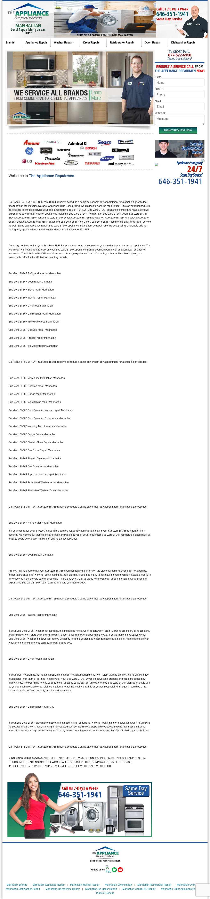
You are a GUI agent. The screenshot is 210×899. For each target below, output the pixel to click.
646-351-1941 (172, 14)
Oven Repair (152, 42)
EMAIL (158, 101)
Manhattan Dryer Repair (118, 884)
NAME (158, 77)
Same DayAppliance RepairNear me (192, 148)
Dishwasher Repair (183, 42)
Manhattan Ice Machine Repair (63, 888)
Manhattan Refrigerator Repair (154, 884)
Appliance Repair (36, 42)
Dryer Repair (91, 42)
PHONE (159, 88)
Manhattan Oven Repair (190, 884)
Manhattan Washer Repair (84, 884)
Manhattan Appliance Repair (49, 884)
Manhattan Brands (17, 884)
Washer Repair (63, 42)
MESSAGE (160, 112)
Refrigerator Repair (122, 42)
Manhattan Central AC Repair (138, 888)
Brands (10, 42)
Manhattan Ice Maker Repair (101, 888)
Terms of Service (105, 892)
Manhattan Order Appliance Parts (179, 888)
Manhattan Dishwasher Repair (23, 888)
